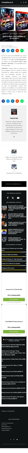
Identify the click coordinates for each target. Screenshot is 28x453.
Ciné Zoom (4, 424)
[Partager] (3, 50)
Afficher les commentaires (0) (13, 184)
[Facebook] (10, 439)
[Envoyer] (17, 50)
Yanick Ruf (5, 33)
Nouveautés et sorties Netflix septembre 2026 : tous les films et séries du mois (17, 216)
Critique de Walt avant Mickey (10, 254)
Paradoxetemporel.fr (7, 428)
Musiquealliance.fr (6, 426)
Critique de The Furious (8, 268)
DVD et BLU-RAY (14, 33)
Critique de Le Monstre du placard (11, 263)
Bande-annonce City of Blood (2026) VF (12, 371)
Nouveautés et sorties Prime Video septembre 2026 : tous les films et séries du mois (17, 208)
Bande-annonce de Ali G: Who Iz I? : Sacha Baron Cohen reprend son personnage (16, 231)
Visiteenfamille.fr (6, 430)
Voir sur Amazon (14, 299)
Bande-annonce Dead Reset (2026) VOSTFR (13, 388)
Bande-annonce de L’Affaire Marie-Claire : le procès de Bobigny (16, 239)
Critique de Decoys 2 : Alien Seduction (12, 259)
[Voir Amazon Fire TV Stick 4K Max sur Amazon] (14, 280)
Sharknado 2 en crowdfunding (14, 172)
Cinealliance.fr (7, 2)
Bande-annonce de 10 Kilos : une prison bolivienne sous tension (17, 224)
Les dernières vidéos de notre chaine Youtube (15, 340)
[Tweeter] (8, 50)
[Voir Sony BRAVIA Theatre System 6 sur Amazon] (14, 313)
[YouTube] (17, 439)
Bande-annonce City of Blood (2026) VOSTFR (14, 392)
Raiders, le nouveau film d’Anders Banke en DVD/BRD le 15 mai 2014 (14, 158)
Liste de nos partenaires (7, 423)
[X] (13, 439)
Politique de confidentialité (8, 411)
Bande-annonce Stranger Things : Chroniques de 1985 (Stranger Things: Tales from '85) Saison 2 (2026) (13, 352)
